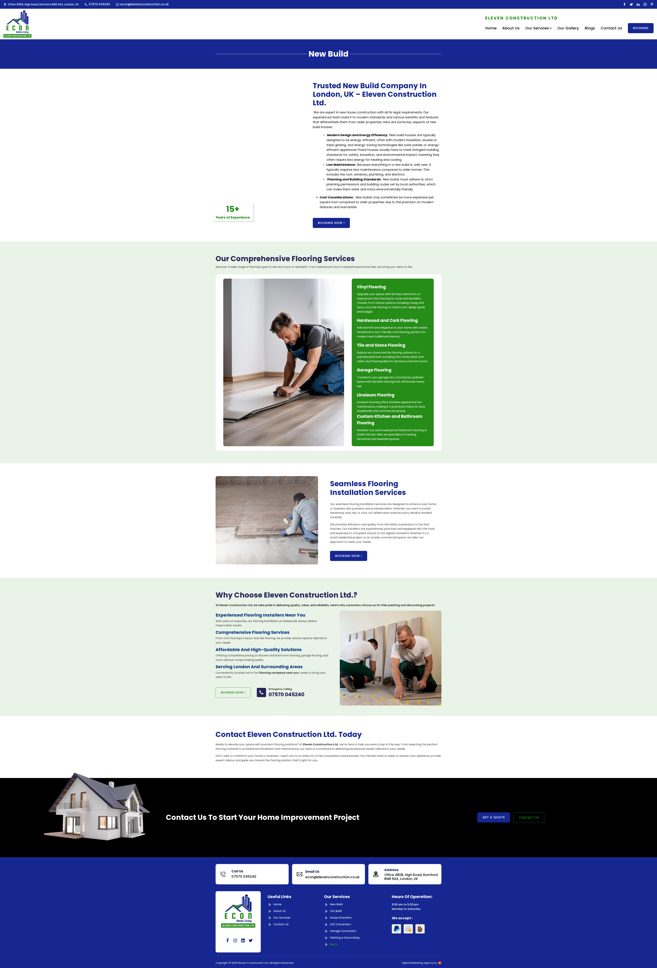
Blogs (590, 28)
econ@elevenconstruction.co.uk (332, 877)
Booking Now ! (348, 556)
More (333, 944)
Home (491, 28)
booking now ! (331, 223)
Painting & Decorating (344, 938)
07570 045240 (286, 694)
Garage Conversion (343, 931)
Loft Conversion (340, 924)
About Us (511, 28)
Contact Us (611, 28)
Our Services (537, 28)
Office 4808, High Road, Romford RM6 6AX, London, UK (411, 877)
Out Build (336, 911)
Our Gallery (568, 28)
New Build (336, 904)
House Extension (341, 918)
